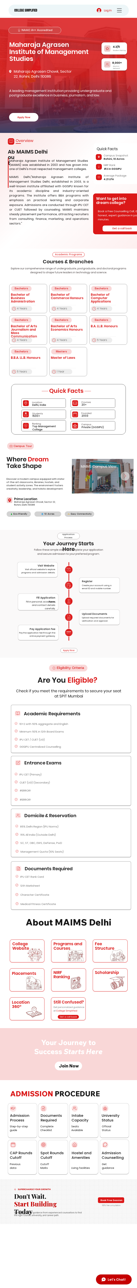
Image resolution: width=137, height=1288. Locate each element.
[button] (68, 980)
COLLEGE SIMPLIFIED (25, 10)
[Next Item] (125, 476)
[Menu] (119, 10)
